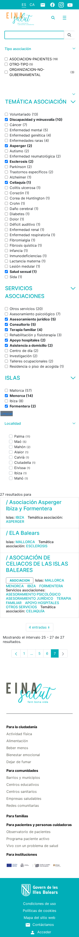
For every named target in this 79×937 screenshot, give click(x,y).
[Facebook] (52, 4)
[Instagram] (61, 4)
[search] (53, 18)
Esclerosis (36, 546)
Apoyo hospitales (42, 603)
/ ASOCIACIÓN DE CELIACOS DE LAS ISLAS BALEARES (37, 563)
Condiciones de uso (39, 903)
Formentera (51, 586)
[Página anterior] (16, 653)
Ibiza (20, 517)
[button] (39, 49)
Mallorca (25, 542)
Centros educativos (22, 784)
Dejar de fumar (18, 762)
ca (32, 4)
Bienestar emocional (23, 755)
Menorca (15, 586)
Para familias (17, 816)
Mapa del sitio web (39, 917)
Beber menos (17, 748)
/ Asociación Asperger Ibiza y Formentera (33, 505)
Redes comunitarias (22, 805)
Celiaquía (35, 611)
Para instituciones (21, 854)
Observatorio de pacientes (28, 832)
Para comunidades (22, 770)
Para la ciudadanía (21, 727)
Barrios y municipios (23, 777)
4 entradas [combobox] (41, 628)
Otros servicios (21, 607)
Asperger (15, 521)
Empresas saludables (23, 798)
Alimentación (17, 741)
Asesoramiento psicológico (33, 594)
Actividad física (19, 734)
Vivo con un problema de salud (32, 845)
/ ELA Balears (23, 533)
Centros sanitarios (21, 791)
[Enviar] (69, 35)
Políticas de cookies (39, 910)
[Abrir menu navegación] (64, 18)
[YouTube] (70, 5)
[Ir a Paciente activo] (20, 19)
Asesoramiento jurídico (29, 598)
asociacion (20, 580)
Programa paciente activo (27, 839)
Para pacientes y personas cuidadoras (39, 825)
